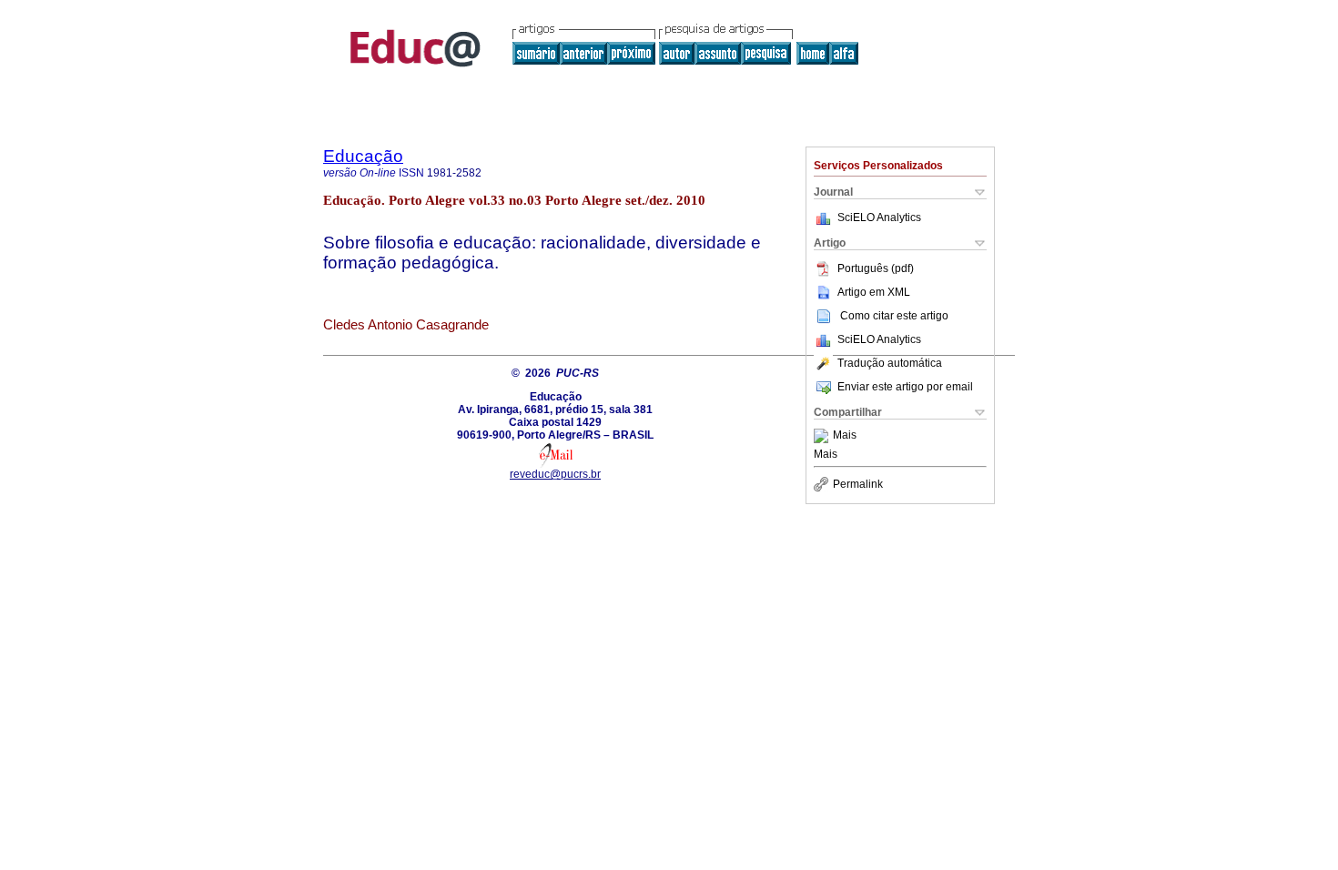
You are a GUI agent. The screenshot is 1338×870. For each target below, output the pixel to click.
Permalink (858, 484)
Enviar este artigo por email (905, 386)
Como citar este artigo (894, 315)
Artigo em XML (873, 292)
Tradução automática (889, 363)
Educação (363, 156)
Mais (845, 436)
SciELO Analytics (879, 217)
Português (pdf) (875, 268)
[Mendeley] (823, 436)
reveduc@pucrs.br (555, 474)
